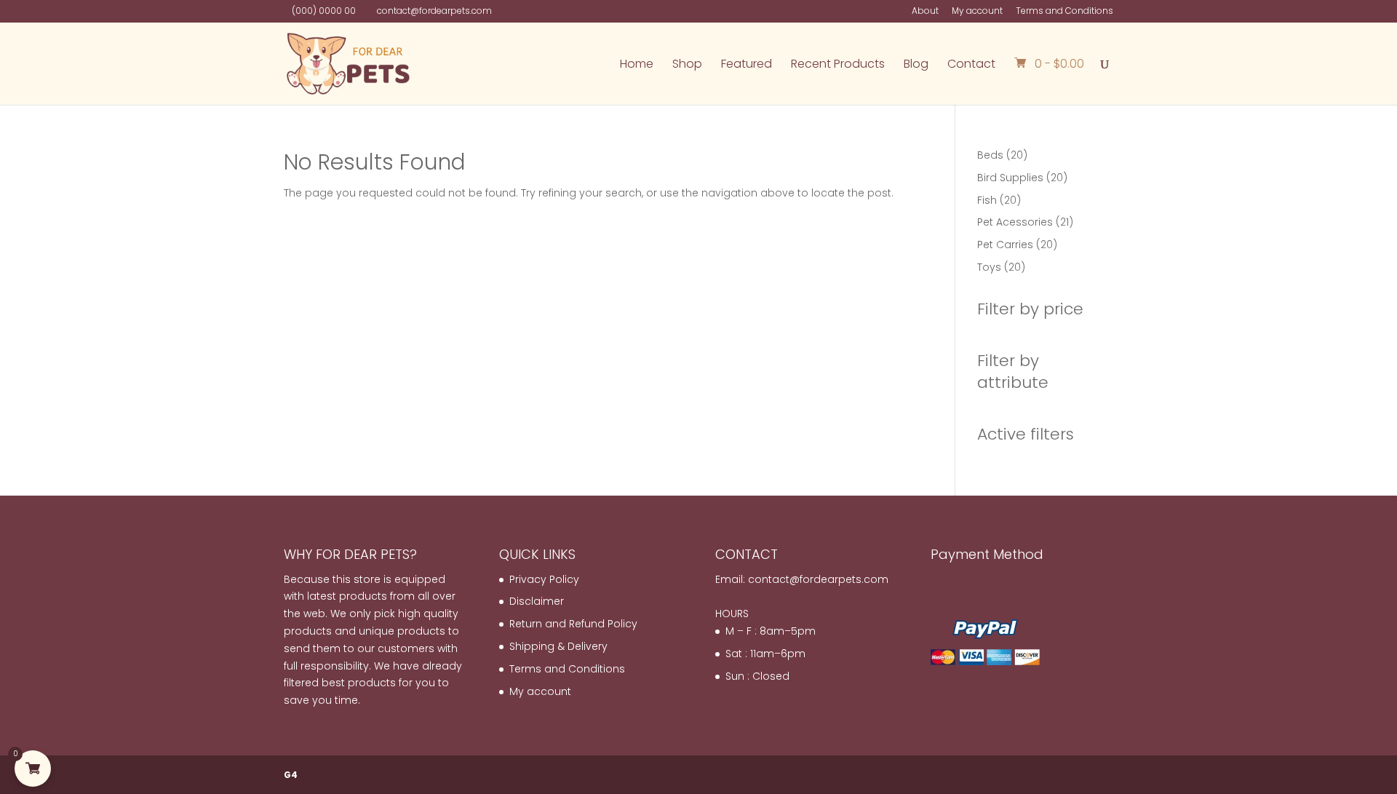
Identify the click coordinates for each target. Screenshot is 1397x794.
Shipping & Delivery (558, 646)
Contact (971, 65)
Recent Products (838, 65)
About (925, 12)
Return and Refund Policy (573, 623)
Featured (746, 65)
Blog (916, 65)
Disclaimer (536, 601)
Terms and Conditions (1064, 12)
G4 (291, 775)
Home (636, 65)
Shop (687, 65)
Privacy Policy (544, 579)
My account (977, 12)
